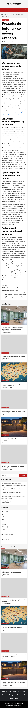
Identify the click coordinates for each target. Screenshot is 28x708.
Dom (2, 519)
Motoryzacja (4, 527)
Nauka (3, 529)
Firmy (2, 521)
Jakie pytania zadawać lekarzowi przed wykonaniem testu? (13, 288)
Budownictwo (5, 516)
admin (11, 42)
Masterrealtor (13, 3)
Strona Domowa (6, 691)
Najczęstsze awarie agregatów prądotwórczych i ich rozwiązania (15, 294)
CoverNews (9, 705)
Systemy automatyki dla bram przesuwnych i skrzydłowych (12, 501)
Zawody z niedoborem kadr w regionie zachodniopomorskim (12, 384)
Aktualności (4, 511)
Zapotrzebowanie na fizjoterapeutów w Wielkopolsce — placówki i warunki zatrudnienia (12, 329)
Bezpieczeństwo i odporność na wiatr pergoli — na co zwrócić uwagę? (14, 412)
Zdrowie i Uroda (5, 542)
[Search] (26, 9)
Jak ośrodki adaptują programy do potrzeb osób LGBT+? (13, 488)
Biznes (3, 514)
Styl (2, 537)
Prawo (3, 532)
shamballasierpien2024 (7, 534)
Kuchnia (3, 524)
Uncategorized (5, 20)
